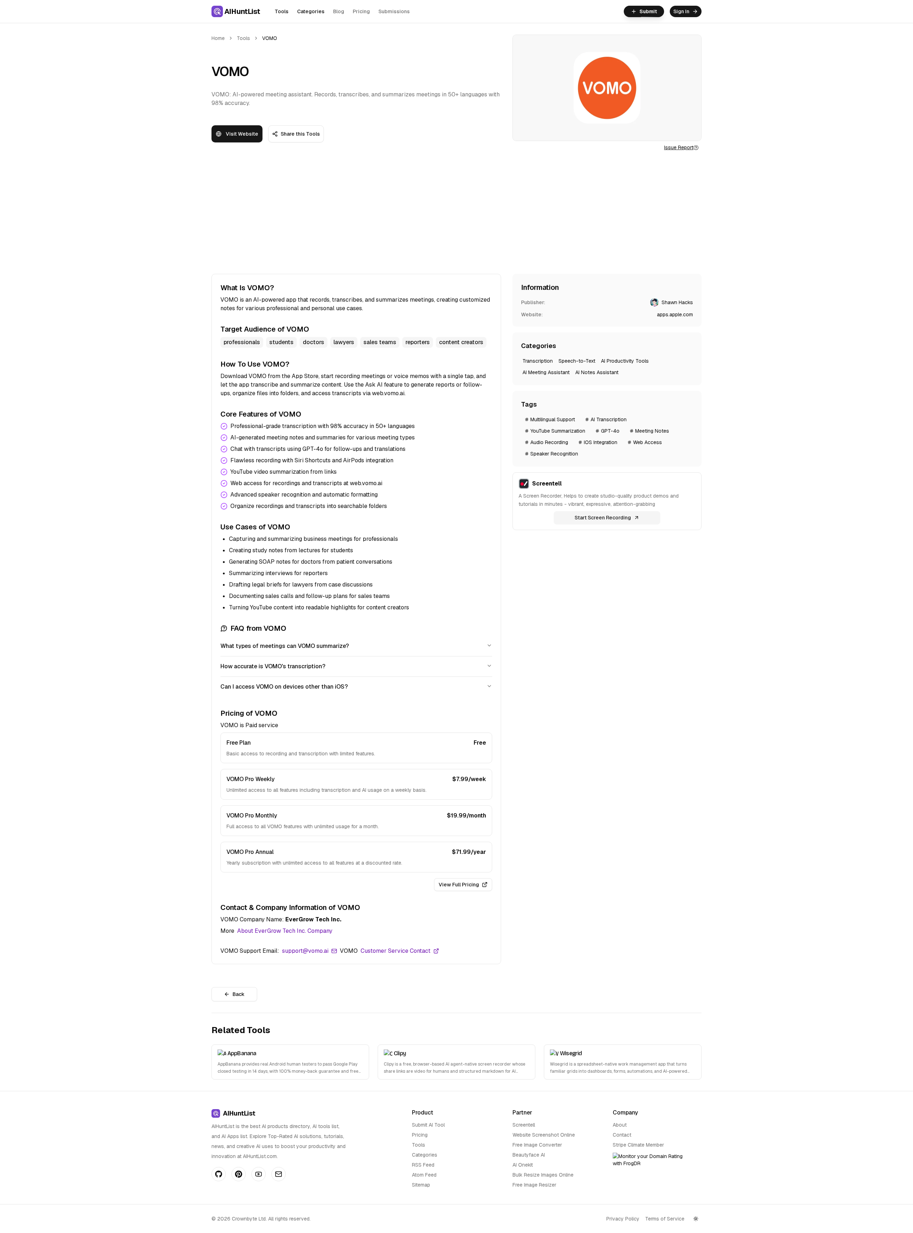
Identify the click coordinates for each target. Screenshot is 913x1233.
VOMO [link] (269, 38)
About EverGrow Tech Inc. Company (284, 931)
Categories (311, 11)
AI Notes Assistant (596, 372)
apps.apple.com (675, 314)
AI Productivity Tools (625, 361)
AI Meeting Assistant (546, 372)
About (620, 1125)
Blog (338, 11)
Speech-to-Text (576, 361)
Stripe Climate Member (638, 1145)
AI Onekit (522, 1165)
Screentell (523, 1125)
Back (239, 994)
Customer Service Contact (395, 951)
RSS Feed (423, 1165)
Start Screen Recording (603, 517)
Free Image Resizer (534, 1185)
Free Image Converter (537, 1145)
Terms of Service (664, 1219)
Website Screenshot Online (543, 1135)
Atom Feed (424, 1175)
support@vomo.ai (305, 951)
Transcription (537, 361)
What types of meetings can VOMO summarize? (284, 646)
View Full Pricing (459, 884)
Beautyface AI (528, 1155)
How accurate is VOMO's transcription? (272, 666)
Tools (282, 11)
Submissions (394, 11)
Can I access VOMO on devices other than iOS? (284, 686)
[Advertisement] (456, 212)
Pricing (361, 11)
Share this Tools (300, 134)
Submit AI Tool (428, 1125)
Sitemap (421, 1185)
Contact (622, 1135)
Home (218, 38)
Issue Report (678, 147)
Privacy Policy (622, 1219)
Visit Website (242, 134)
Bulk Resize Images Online (542, 1175)
